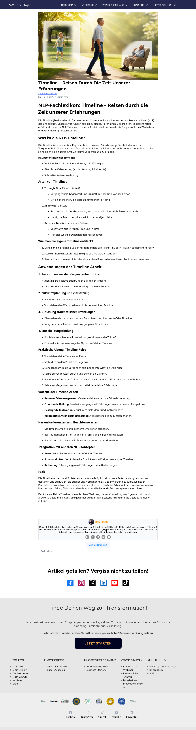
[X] (93, 537)
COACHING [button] (139, 5)
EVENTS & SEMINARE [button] (113, 5)
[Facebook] (87, 537)
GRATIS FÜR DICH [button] (163, 5)
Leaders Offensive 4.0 (57, 666)
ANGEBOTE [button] (87, 5)
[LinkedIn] (98, 537)
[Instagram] (103, 537)
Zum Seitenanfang (98, 544)
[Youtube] (109, 537)
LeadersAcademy (55, 669)
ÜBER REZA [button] (67, 5)
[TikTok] (125, 582)
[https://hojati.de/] (20, 5)
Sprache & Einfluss (47, 93)
